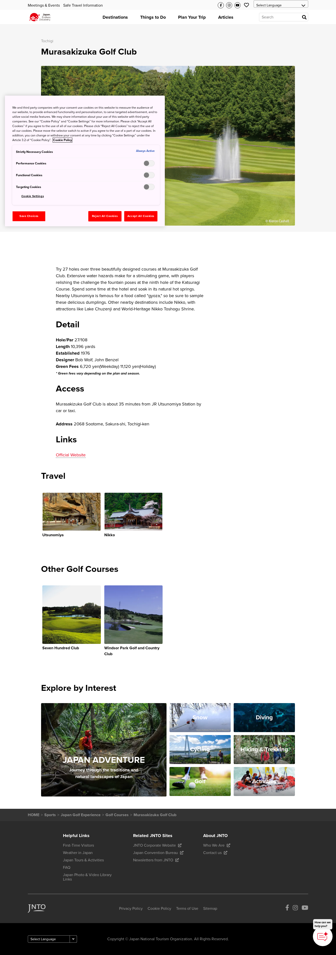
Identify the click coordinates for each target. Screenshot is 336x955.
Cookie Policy (62, 140)
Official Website (71, 455)
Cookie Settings (32, 196)
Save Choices (28, 216)
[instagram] (295, 908)
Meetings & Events (44, 5)
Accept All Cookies (140, 216)
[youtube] (305, 908)
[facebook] (287, 908)
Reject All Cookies (105, 216)
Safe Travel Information (83, 5)
